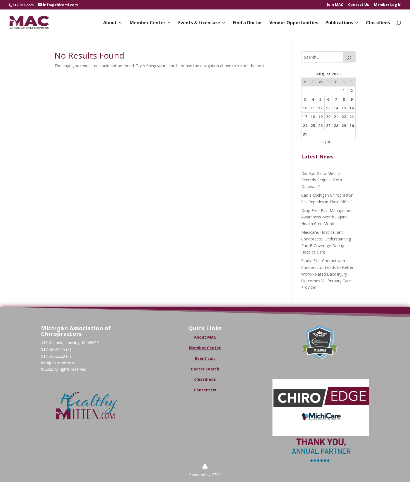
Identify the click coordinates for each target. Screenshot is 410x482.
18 (313, 116)
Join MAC (335, 5)
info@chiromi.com (57, 362)
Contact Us (358, 5)
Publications (339, 23)
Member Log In (388, 5)
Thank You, (320, 441)
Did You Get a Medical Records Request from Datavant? (321, 180)
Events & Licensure (199, 23)
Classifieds (378, 23)
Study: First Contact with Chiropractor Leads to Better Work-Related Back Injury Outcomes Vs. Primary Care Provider (327, 274)
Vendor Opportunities (293, 23)
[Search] (349, 56)
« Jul (326, 141)
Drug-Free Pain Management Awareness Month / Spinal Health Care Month (327, 217)
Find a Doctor (247, 23)
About (110, 23)
